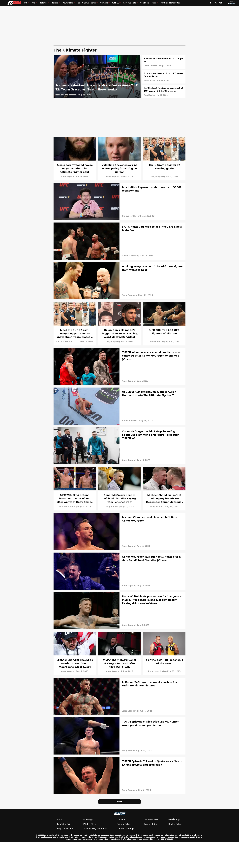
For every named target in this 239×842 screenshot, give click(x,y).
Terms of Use (150, 824)
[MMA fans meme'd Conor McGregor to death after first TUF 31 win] (119, 653)
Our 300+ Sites (151, 819)
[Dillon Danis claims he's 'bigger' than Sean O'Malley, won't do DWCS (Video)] (119, 323)
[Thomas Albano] (67, 506)
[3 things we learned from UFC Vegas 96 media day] (164, 77)
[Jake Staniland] (130, 710)
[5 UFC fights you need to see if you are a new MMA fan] (119, 241)
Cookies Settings (125, 828)
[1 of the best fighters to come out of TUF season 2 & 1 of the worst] (164, 91)
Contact (121, 819)
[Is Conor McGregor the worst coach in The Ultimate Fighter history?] (119, 696)
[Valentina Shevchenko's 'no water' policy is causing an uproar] (119, 158)
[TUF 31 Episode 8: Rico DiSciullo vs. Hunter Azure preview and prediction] (119, 736)
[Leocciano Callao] (157, 671)
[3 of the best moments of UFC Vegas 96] (164, 62)
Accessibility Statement (95, 828)
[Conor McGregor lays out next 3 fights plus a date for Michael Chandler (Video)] (119, 571)
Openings (88, 819)
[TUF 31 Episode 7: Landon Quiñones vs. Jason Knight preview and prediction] (119, 775)
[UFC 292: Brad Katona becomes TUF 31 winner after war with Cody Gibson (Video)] (75, 488)
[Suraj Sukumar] (130, 295)
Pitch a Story (89, 824)
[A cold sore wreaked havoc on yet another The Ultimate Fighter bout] (75, 158)
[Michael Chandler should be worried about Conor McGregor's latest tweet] (75, 653)
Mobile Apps (174, 819)
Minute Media (48, 835)
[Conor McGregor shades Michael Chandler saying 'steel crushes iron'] (119, 488)
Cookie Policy (175, 824)
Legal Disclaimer (65, 828)
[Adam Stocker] (129, 420)
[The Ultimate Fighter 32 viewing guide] (164, 158)
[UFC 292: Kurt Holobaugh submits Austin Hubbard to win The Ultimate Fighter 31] (119, 406)
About (60, 819)
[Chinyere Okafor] (131, 216)
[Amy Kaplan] (149, 80)
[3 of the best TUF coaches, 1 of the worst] (164, 653)
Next (119, 801)
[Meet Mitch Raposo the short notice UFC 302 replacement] (119, 201)
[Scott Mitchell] (150, 65)
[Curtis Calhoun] (130, 255)
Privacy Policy (124, 824)
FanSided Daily (64, 824)
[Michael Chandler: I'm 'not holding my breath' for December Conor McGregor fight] (164, 488)
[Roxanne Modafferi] (65, 94)
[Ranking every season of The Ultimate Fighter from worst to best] (119, 280)
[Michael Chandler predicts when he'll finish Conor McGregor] (119, 531)
